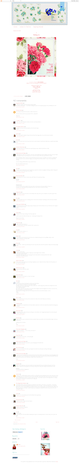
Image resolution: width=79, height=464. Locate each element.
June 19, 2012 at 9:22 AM (20, 181)
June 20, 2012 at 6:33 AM (20, 350)
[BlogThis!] (26, 96)
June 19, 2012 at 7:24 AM (20, 136)
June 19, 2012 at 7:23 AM (20, 130)
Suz (16, 412)
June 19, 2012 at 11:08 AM (20, 219)
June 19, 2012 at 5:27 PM (20, 307)
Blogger (57, 461)
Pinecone (17, 212)
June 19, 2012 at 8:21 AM (20, 165)
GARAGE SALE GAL (19, 267)
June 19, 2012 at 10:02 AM (20, 209)
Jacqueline (18, 364)
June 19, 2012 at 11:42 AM (20, 240)
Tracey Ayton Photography (20, 329)
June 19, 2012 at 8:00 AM (20, 150)
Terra (17, 198)
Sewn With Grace (19, 347)
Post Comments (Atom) (22, 424)
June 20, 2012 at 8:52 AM (20, 390)
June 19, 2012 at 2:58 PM (20, 271)
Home (15, 27)
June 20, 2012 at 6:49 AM (20, 370)
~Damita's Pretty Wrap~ (20, 147)
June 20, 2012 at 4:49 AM (20, 338)
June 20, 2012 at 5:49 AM (20, 344)
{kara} (17, 140)
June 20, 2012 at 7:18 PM (20, 417)
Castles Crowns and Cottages (21, 153)
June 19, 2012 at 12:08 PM (20, 247)
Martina (17, 133)
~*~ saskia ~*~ (18, 120)
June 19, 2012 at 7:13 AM (20, 123)
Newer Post (15, 422)
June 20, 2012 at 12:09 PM (20, 402)
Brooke (17, 393)
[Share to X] (27, 96)
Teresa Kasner (18, 310)
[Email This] (25, 96)
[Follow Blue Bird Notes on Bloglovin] (17, 432)
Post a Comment (17, 420)
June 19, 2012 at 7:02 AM (20, 107)
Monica (17, 243)
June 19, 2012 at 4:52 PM (20, 294)
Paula (17, 168)
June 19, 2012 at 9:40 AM (20, 195)
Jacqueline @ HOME (19, 103)
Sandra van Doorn (19, 260)
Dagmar (17, 236)
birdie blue (18, 318)
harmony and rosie (19, 399)
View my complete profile (21, 446)
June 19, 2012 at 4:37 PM (20, 277)
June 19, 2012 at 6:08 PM (20, 314)
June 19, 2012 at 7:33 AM (20, 143)
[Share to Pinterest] (30, 96)
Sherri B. (17, 297)
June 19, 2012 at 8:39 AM (20, 172)
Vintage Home (18, 192)
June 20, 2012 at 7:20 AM (20, 380)
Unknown (17, 374)
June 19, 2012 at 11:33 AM (20, 232)
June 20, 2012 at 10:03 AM (20, 396)
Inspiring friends (38, 27)
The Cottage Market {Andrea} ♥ (21, 383)
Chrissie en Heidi (19, 110)
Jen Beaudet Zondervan (20, 126)
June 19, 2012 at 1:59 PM (20, 264)
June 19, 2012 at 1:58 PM (20, 257)
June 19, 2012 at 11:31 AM (20, 226)
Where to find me (25, 27)
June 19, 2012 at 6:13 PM (20, 325)
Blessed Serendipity (19, 175)
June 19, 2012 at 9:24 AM (20, 188)
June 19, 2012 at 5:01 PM (20, 300)
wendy (17, 250)
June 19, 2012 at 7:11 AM (20, 117)
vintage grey (18, 303)
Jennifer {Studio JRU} (19, 405)
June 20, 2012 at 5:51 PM (20, 408)
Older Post (57, 422)
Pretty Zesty (18, 222)
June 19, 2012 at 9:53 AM (20, 201)
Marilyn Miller (18, 275)
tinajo (17, 230)
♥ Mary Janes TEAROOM (20, 204)
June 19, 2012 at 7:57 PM (20, 332)
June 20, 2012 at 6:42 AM (20, 360)
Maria (17, 281)
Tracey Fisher (18, 335)
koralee (19, 444)
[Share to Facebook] (29, 96)
